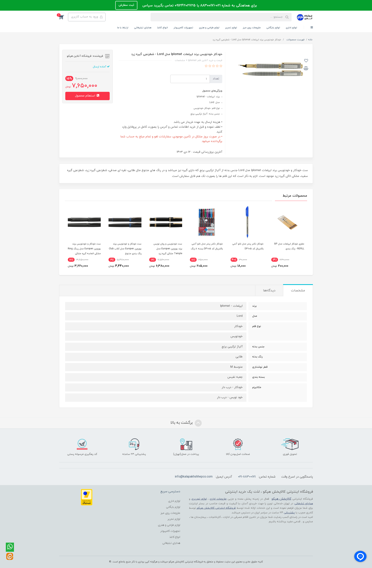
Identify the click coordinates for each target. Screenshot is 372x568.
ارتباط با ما (122, 27)
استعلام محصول (85, 96)
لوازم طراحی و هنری (209, 27)
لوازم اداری (291, 27)
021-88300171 (247, 477)
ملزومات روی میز (252, 27)
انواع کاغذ (162, 27)
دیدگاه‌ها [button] (269, 290)
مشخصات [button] (298, 290)
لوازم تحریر (231, 27)
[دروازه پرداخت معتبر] (86, 497)
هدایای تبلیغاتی (142, 27)
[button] (63, 17)
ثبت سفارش (126, 5)
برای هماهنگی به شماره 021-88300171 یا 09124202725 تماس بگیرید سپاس (199, 5)
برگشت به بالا (182, 422)
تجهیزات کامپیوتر (183, 27)
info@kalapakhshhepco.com (194, 477)
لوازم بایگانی (273, 27)
